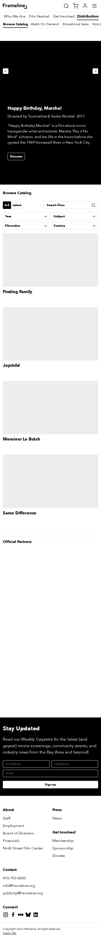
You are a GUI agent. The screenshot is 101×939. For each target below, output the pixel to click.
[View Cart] (75, 6)
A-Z (6, 205)
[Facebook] (14, 915)
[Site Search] (66, 6)
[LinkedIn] (36, 915)
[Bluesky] (29, 915)
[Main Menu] (94, 6)
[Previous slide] (5, 71)
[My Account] (85, 6)
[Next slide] (95, 71)
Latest (17, 205)
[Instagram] (6, 915)
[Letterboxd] (21, 915)
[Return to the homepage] (20, 6)
